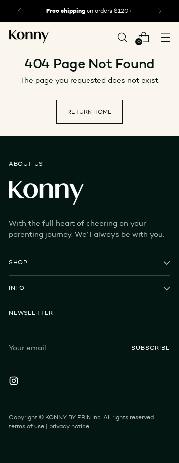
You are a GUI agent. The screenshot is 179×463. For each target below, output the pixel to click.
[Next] (160, 11)
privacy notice (69, 426)
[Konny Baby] (29, 37)
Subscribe (150, 347)
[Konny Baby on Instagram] (15, 382)
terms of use (26, 426)
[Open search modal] (122, 37)
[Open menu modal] (165, 37)
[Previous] (20, 11)
